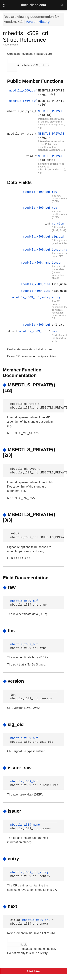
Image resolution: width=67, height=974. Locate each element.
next (55, 331)
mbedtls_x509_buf (23, 90)
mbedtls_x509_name (35, 262)
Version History (38, 22)
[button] (33, 971)
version (58, 223)
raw (54, 191)
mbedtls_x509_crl (34, 331)
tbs (54, 207)
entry (56, 297)
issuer (57, 262)
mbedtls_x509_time (35, 284)
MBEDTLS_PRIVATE (51, 111)
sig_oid (58, 236)
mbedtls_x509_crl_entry (31, 297)
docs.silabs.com (33, 5)
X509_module (11, 44)
